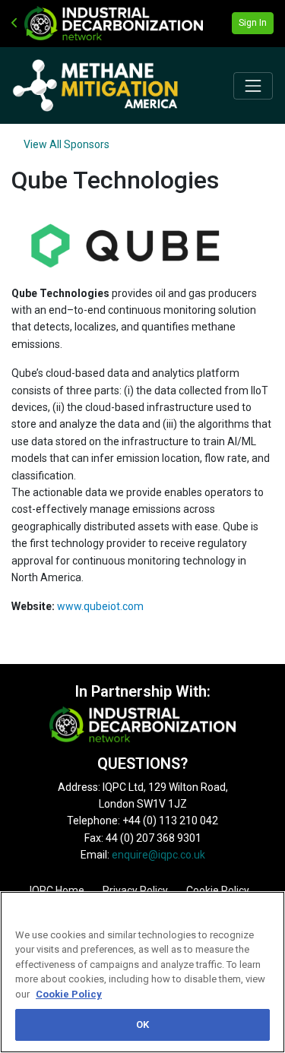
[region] (142, 972)
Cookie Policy (69, 994)
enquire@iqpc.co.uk (158, 855)
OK (142, 1024)
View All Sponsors (66, 144)
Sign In (253, 22)
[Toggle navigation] (253, 86)
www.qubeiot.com (100, 606)
